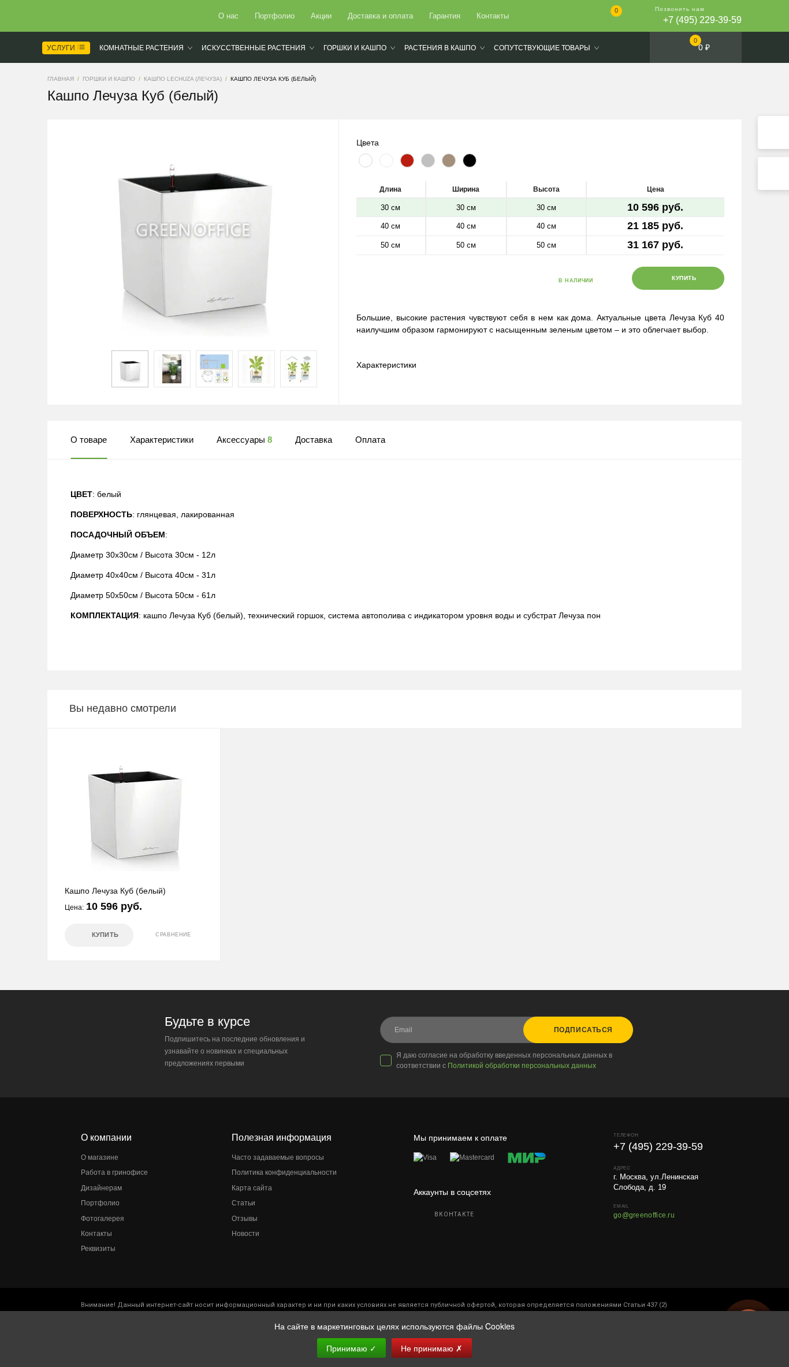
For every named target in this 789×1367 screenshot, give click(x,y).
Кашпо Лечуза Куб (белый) (115, 890)
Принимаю (351, 1348)
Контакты (493, 16)
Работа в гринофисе (114, 1172)
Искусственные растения (254, 48)
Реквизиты (98, 1249)
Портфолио (275, 16)
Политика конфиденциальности (284, 1172)
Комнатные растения (141, 48)
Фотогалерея (102, 1219)
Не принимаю (432, 1348)
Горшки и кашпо (354, 48)
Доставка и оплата (380, 16)
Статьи (243, 1203)
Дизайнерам (101, 1188)
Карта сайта (252, 1188)
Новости (245, 1234)
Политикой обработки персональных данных (522, 1066)
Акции (321, 16)
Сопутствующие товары (542, 48)
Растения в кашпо (440, 48)
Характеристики (386, 364)
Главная (89, 16)
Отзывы (245, 1219)
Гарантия (444, 16)
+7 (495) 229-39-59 (702, 20)
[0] (606, 17)
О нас (228, 16)
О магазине (99, 1157)
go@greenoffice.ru (644, 1215)
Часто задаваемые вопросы (278, 1157)
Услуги (62, 48)
